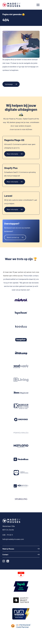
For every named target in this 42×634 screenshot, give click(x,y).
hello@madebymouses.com (13, 539)
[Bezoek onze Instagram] (4, 561)
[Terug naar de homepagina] (11, 4)
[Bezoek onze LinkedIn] (8, 561)
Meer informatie (12, 154)
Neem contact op (13, 237)
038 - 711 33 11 (7, 535)
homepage (9, 84)
